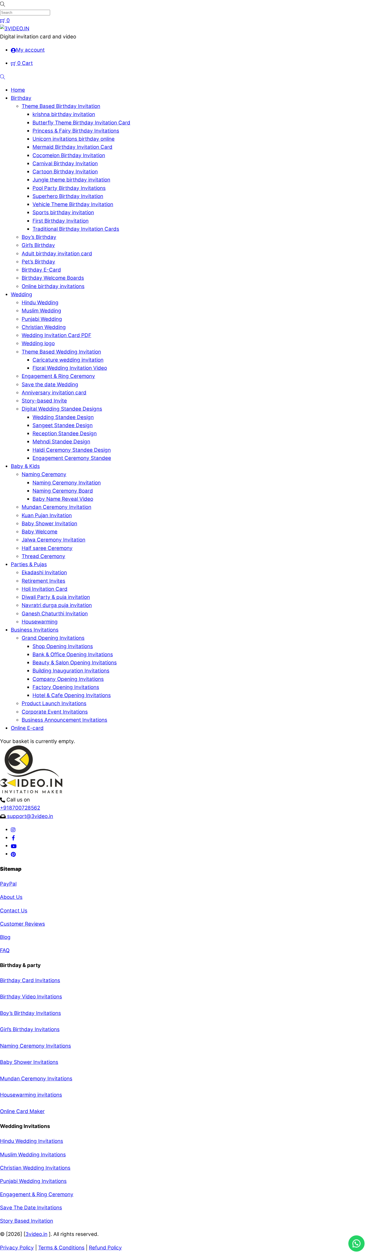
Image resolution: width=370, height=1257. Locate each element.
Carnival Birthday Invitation (65, 163)
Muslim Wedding (41, 311)
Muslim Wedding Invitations (33, 1155)
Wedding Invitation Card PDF (56, 335)
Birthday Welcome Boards (53, 278)
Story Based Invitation (26, 1221)
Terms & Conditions (61, 1248)
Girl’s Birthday (38, 245)
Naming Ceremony (44, 474)
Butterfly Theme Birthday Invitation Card (81, 123)
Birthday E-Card (41, 270)
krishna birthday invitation (64, 114)
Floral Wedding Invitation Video (70, 368)
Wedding (21, 294)
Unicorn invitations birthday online (74, 139)
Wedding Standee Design (63, 417)
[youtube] (14, 846)
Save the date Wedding (50, 384)
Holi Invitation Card (44, 589)
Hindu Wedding (40, 302)
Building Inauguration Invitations (71, 671)
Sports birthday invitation (63, 212)
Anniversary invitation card (54, 393)
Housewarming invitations (31, 1095)
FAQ (4, 950)
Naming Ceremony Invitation (67, 483)
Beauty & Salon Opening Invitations (75, 662)
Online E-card (27, 728)
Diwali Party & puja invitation (56, 597)
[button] (356, 1243)
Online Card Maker (22, 1111)
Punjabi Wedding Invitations (33, 1181)
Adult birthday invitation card (57, 253)
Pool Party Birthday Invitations (69, 188)
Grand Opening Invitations (53, 638)
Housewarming (40, 622)
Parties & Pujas (29, 564)
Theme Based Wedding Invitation (61, 352)
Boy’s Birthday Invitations (30, 1013)
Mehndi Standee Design (61, 441)
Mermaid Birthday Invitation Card (72, 147)
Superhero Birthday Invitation (68, 196)
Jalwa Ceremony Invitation (53, 540)
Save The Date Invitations (31, 1208)
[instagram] (13, 829)
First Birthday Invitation (61, 221)
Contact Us (13, 911)
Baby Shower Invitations (29, 1062)
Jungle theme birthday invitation (71, 180)
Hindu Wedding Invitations (31, 1141)
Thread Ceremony (43, 556)
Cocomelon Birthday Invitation (69, 155)
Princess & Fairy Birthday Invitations (76, 131)
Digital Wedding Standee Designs (62, 409)
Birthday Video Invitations (31, 997)
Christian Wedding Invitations (35, 1168)
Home (18, 90)
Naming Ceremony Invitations (35, 1046)
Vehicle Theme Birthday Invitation (73, 204)
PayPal (8, 884)
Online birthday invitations (53, 286)
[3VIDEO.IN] (14, 28)
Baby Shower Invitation (49, 523)
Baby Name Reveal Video (63, 499)
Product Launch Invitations (54, 703)
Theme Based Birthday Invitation (61, 106)
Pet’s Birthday (38, 262)
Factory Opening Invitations (66, 687)
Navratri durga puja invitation (57, 605)
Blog (5, 937)
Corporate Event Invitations (55, 712)
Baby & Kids (25, 466)
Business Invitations (35, 630)
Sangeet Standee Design (63, 425)
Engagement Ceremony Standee (72, 458)
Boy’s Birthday (39, 237)
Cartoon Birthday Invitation (65, 172)
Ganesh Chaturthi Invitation (55, 614)
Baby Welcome (39, 532)
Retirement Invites (43, 581)
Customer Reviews (22, 924)
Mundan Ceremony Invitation (56, 507)
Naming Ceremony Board (63, 491)
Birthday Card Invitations (30, 980)
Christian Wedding (44, 327)
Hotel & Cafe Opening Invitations (72, 695)
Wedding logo (38, 343)
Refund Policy (105, 1248)
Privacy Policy (17, 1248)
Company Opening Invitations (68, 679)
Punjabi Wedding (42, 319)
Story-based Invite (44, 401)
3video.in (36, 1234)
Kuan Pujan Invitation (47, 515)
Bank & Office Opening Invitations (73, 654)
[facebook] (13, 837)
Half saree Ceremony (47, 548)
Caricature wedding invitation (68, 360)
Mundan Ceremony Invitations (36, 1078)
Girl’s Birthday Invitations (30, 1029)
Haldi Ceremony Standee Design (72, 450)
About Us (11, 897)
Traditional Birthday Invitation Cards (76, 229)
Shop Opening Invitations (63, 646)
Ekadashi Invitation (44, 572)
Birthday (21, 98)
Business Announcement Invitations (64, 720)
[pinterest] (13, 854)
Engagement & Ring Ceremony (58, 376)
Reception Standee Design (65, 433)
